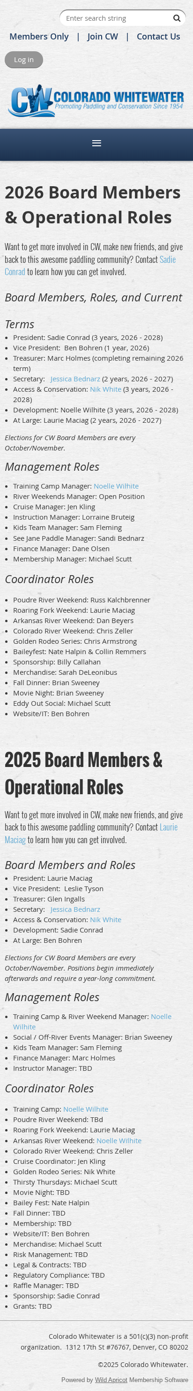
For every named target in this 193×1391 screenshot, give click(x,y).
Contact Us (158, 36)
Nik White (105, 389)
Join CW (103, 36)
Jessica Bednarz (74, 378)
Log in (24, 59)
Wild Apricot (111, 1379)
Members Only (39, 36)
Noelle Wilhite (116, 485)
